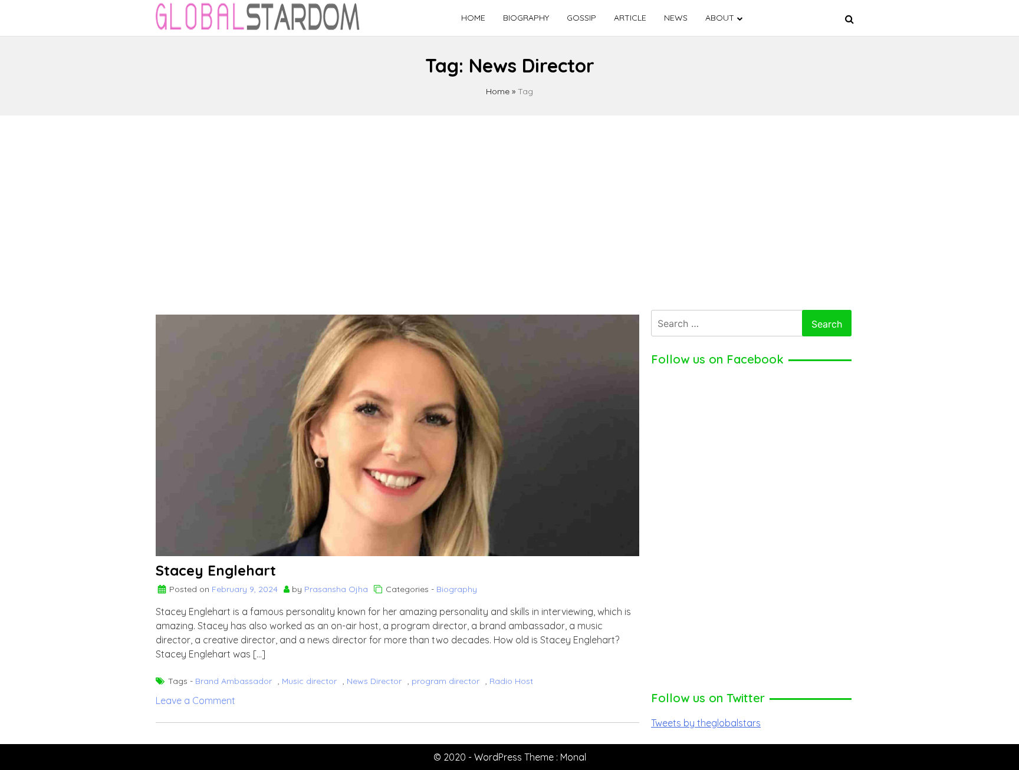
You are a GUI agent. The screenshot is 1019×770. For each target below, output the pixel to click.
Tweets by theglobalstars (706, 723)
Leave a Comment (195, 700)
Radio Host (511, 681)
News (676, 17)
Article (630, 17)
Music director (309, 681)
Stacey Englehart (216, 570)
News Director (374, 681)
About (719, 17)
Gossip (581, 17)
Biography (526, 17)
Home (473, 17)
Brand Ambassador (233, 681)
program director (445, 681)
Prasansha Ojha (336, 589)
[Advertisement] (509, 209)
